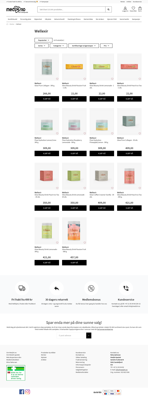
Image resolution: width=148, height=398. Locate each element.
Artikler (129, 2)
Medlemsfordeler (82, 372)
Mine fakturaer (11, 362)
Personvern (80, 367)
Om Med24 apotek (13, 355)
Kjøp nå (46, 99)
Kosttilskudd (12, 19)
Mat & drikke (88, 19)
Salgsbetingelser (82, 370)
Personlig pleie (25, 19)
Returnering (80, 362)
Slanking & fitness (74, 19)
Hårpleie (48, 19)
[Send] (88, 335)
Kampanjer (44, 2)
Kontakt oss (80, 355)
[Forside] (7, 24)
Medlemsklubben (12, 360)
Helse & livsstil (59, 19)
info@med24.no (122, 370)
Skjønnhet (38, 19)
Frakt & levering (81, 360)
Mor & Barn (100, 19)
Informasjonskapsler (83, 365)
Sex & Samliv (124, 19)
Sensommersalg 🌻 (31, 2)
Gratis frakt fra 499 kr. (15, 2)
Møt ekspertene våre (13, 357)
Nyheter (44, 357)
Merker (122, 2)
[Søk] (108, 9)
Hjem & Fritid (112, 19)
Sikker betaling (81, 357)
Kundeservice (137, 2)
